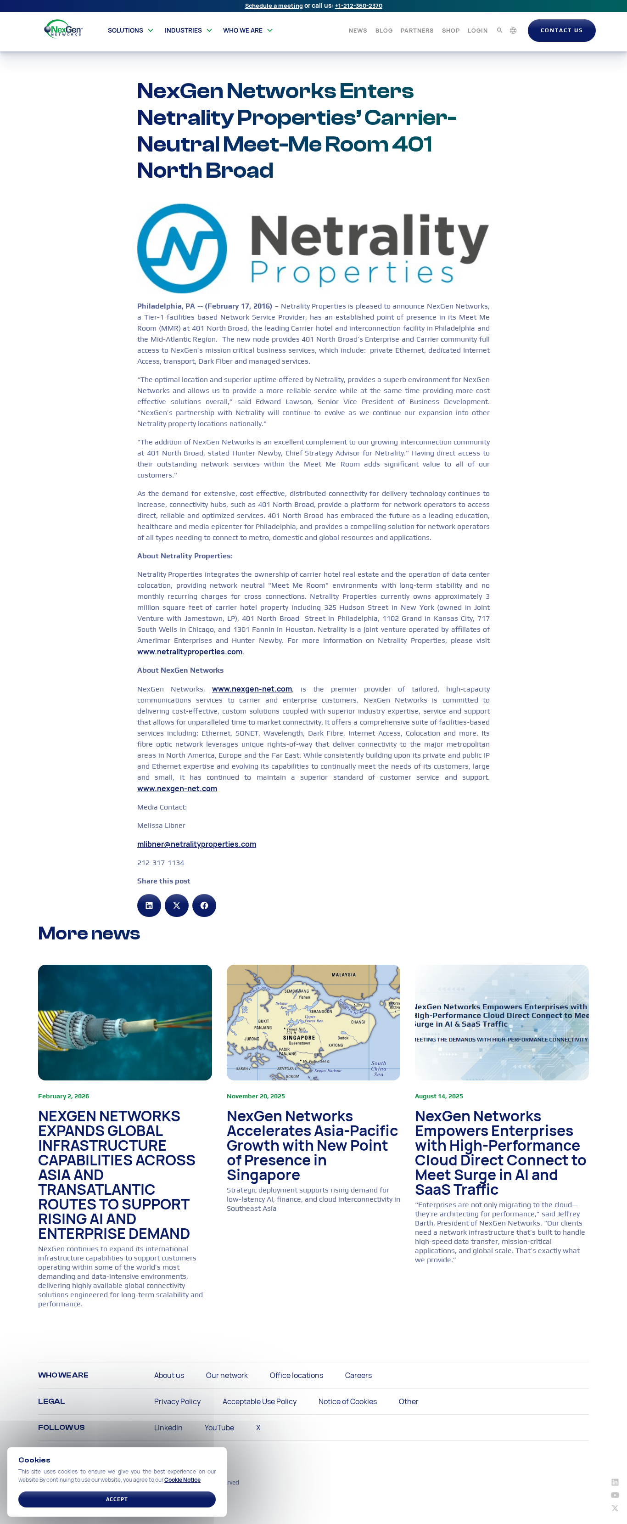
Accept (117, 1499)
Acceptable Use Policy (260, 1401)
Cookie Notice (182, 1480)
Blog (384, 30)
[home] (63, 29)
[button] (131, 30)
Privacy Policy (177, 1401)
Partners (417, 30)
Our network (227, 1375)
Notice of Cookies (348, 1401)
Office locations (296, 1375)
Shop (451, 30)
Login (478, 30)
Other (409, 1401)
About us (169, 1375)
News (358, 30)
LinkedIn (168, 1428)
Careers (358, 1375)
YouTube (219, 1428)
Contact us (562, 30)
